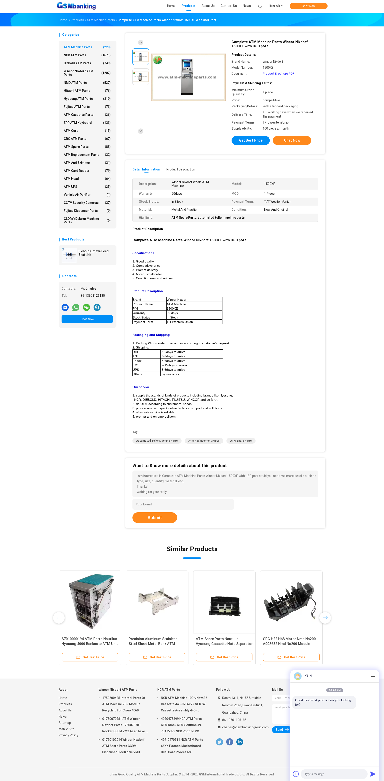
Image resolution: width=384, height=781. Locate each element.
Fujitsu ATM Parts (87, 106)
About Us (65, 710)
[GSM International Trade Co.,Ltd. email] (65, 307)
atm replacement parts (204, 440)
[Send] (372, 774)
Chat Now (309, 6)
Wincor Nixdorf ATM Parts (87, 72)
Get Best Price (250, 140)
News (63, 716)
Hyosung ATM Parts (87, 98)
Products (65, 704)
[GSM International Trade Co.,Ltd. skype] (97, 307)
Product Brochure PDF (278, 73)
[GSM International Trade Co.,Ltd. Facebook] (229, 742)
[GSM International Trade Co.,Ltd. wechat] (86, 307)
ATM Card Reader (87, 170)
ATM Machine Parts (87, 47)
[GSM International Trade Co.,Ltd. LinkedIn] (240, 742)
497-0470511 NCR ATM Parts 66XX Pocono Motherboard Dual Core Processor (182, 746)
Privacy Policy (68, 735)
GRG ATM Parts (87, 138)
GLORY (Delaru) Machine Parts (87, 220)
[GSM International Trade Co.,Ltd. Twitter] (219, 742)
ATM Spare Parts (87, 146)
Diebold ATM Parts (87, 63)
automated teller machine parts (157, 440)
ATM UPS (87, 186)
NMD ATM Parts (87, 82)
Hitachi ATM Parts (87, 90)
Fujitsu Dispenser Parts (87, 210)
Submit (155, 517)
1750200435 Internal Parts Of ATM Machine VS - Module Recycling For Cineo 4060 (123, 704)
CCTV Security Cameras (87, 202)
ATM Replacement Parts (87, 154)
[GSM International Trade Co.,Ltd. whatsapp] (75, 307)
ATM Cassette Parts (87, 114)
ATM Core (87, 130)
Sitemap (65, 723)
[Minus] (373, 676)
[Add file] (296, 774)
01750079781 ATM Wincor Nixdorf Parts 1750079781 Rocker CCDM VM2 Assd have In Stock (125, 725)
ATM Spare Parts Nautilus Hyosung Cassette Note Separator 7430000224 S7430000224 (224, 644)
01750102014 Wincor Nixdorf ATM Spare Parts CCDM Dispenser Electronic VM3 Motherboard (123, 746)
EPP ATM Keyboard (87, 122)
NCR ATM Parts (87, 55)
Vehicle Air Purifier (87, 194)
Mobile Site (66, 729)
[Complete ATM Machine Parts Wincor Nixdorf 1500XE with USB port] (188, 77)
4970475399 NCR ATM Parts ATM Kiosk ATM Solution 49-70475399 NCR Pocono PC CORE (181, 725)
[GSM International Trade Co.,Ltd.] (76, 6)
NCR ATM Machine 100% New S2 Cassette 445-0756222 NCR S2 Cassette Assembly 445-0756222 (184, 704)
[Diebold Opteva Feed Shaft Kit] (69, 255)
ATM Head (87, 178)
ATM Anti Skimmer (87, 162)
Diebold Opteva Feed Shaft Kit (93, 252)
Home (63, 698)
